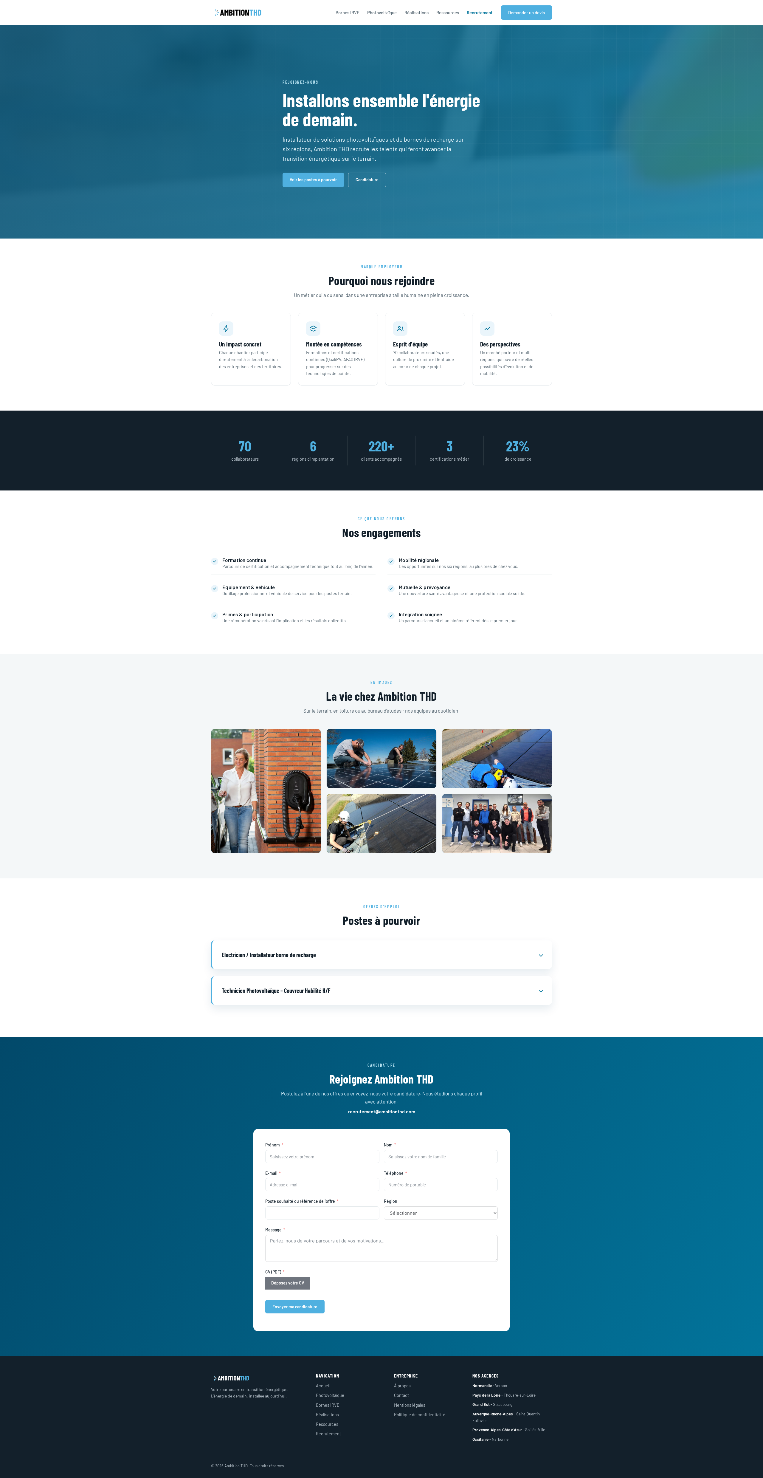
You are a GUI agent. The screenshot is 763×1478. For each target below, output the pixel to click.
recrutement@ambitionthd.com (381, 1111)
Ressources (447, 12)
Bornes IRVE (347, 12)
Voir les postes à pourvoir (313, 179)
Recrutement (480, 12)
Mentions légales (409, 1405)
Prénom (272, 1144)
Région (390, 1201)
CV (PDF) (273, 1271)
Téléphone (394, 1173)
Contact (401, 1395)
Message (273, 1229)
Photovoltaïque (382, 12)
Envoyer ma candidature (294, 1306)
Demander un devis (526, 12)
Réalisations (416, 12)
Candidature (367, 179)
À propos (402, 1385)
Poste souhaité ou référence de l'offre (300, 1201)
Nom (388, 1144)
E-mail (271, 1173)
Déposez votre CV (287, 1282)
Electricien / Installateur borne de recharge (269, 954)
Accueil (323, 1385)
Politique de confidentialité (419, 1414)
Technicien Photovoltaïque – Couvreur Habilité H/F (276, 990)
